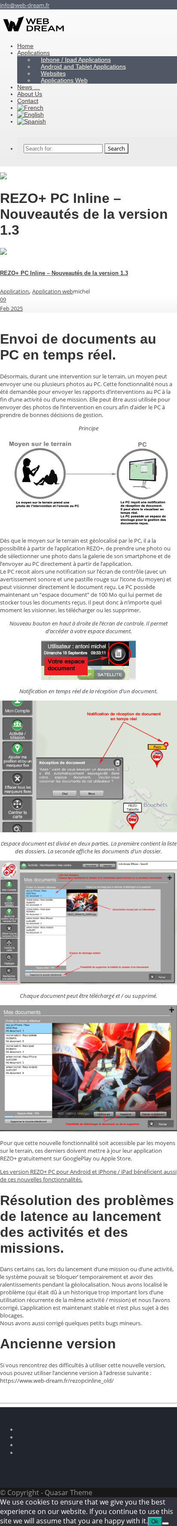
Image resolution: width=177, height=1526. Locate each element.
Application (14, 291)
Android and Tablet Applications (83, 66)
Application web (52, 291)
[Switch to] (31, 121)
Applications (33, 52)
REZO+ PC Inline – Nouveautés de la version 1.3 (64, 273)
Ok (155, 1521)
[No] (165, 1523)
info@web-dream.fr (24, 5)
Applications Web (64, 80)
